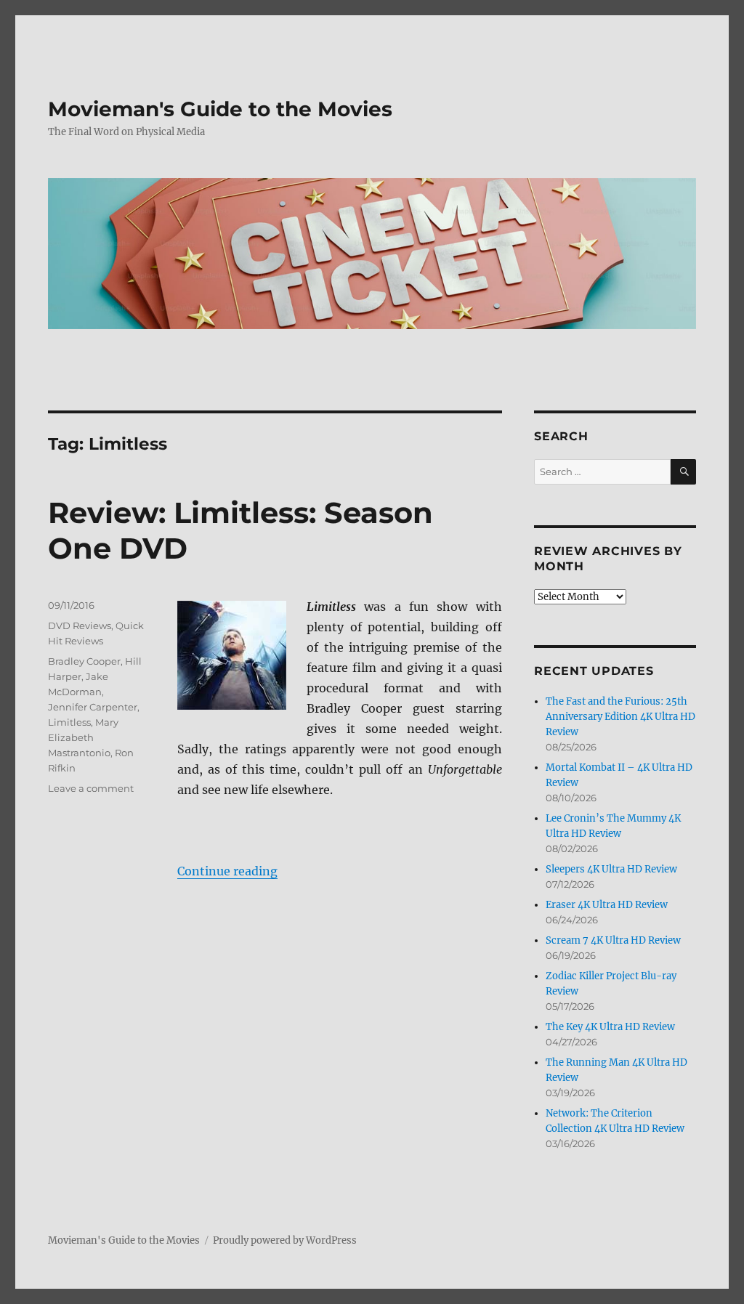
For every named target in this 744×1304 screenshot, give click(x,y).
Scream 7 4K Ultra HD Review (613, 940)
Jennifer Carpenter (92, 707)
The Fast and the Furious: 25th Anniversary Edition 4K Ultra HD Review (620, 716)
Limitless (69, 722)
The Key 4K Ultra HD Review (610, 1027)
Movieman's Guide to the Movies (220, 109)
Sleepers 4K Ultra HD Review (611, 869)
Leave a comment (91, 788)
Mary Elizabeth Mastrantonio (83, 737)
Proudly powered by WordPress (285, 1240)
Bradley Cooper (84, 661)
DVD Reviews (79, 625)
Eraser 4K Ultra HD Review (607, 905)
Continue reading (227, 871)
